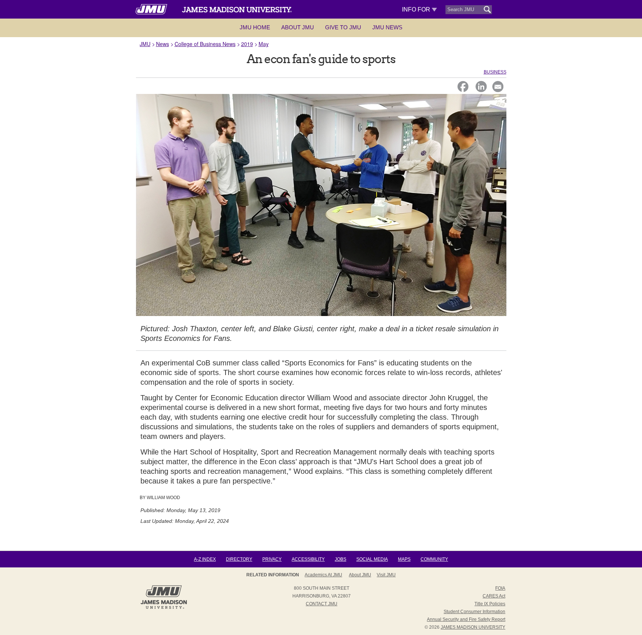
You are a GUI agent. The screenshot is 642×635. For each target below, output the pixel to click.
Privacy (272, 559)
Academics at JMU (323, 574)
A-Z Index (205, 559)
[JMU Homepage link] (164, 607)
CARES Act (494, 596)
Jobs (340, 559)
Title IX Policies (489, 603)
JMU (145, 44)
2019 (247, 44)
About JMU (297, 27)
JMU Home (255, 27)
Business (495, 72)
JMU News (387, 27)
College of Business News (205, 44)
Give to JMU (343, 27)
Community (434, 559)
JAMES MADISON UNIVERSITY (473, 627)
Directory (239, 559)
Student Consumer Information (474, 611)
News (162, 44)
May (264, 44)
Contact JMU (321, 603)
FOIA (500, 588)
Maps (404, 559)
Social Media (372, 559)
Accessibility (308, 559)
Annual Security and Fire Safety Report (466, 619)
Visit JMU (386, 574)
